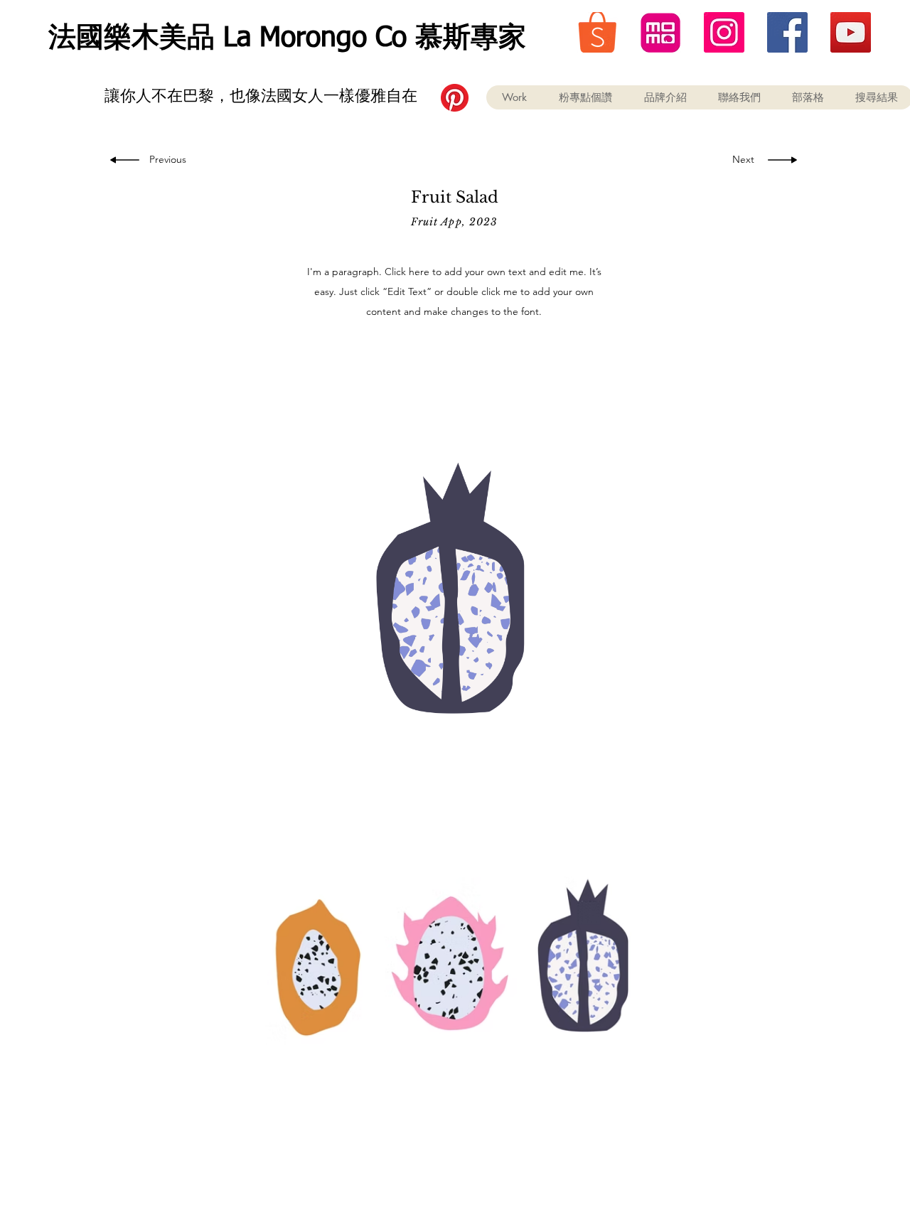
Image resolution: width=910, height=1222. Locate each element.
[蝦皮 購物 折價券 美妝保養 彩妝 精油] (597, 32)
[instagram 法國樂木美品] (724, 32)
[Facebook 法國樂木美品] (787, 32)
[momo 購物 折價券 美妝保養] (661, 32)
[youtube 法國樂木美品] (850, 32)
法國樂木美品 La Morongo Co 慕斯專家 (287, 39)
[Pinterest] (455, 98)
